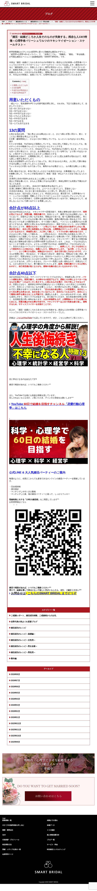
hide (24, 81)
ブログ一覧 (51, 840)
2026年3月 (15, 705)
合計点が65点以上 (20, 90)
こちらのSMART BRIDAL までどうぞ (52, 593)
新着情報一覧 (7, 820)
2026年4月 (15, 699)
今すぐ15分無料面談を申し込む (13, 825)
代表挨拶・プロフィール (10, 840)
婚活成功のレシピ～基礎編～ (23, 634)
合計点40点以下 (19, 93)
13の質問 (16, 88)
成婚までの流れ (52, 820)
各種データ (51, 825)
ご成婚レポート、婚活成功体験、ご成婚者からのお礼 (33, 615)
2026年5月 (15, 693)
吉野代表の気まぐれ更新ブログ (24, 622)
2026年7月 (15, 680)
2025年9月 (15, 742)
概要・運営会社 (7, 830)
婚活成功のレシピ (18, 628)
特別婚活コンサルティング (56, 849)
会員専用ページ (7, 854)
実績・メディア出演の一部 (11, 849)
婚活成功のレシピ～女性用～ (23, 640)
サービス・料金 (52, 844)
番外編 (14, 658)
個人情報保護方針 (53, 835)
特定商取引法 (7, 844)
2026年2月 (15, 711)
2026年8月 (15, 674)
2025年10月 (16, 736)
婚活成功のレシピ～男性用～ (23, 652)
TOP (4, 818)
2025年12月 (16, 723)
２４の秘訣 (51, 830)
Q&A (4, 835)
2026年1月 (15, 717)
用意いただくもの (20, 85)
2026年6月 (15, 687)
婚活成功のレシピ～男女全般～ (24, 646)
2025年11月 (16, 730)
